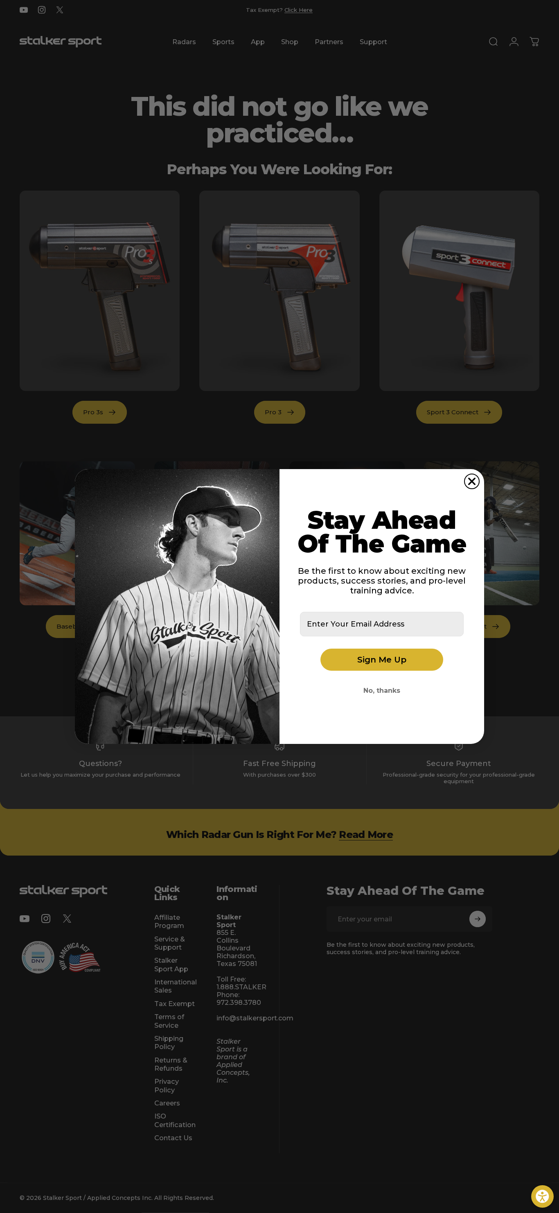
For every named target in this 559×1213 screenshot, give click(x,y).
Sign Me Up (381, 660)
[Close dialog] (471, 481)
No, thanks (381, 690)
